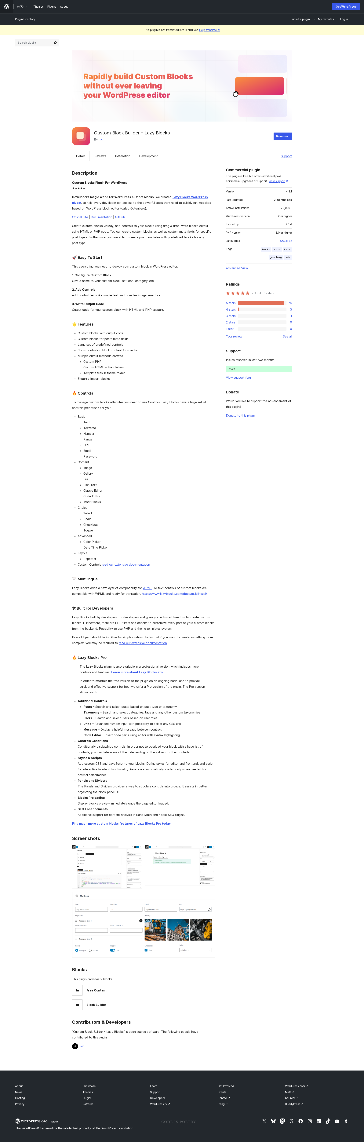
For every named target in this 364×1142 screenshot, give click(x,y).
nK (101, 139)
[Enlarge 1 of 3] (137, 850)
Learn (153, 1086)
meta (287, 257)
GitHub (120, 217)
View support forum (239, 377)
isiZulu (55, 1121)
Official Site (80, 217)
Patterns (88, 1104)
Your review (234, 336)
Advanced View (237, 268)
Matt (289, 1092)
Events (222, 1092)
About (19, 1086)
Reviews (100, 156)
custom (277, 249)
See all (287, 336)
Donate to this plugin (240, 415)
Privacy (19, 1104)
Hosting (20, 1098)
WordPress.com (296, 1086)
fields (287, 249)
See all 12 (286, 240)
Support (286, 156)
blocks (266, 249)
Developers (157, 1098)
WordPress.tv (160, 1104)
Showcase (89, 1086)
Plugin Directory (25, 19)
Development (148, 156)
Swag (223, 1104)
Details (81, 156)
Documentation (101, 217)
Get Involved (226, 1086)
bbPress (292, 1098)
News (18, 1092)
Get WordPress (346, 6)
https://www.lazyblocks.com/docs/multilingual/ (174, 594)
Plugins (87, 1098)
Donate (224, 1098)
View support (277, 181)
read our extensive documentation (126, 564)
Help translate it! (209, 29)
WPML (147, 588)
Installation (122, 156)
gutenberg (276, 257)
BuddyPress (294, 1104)
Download (282, 136)
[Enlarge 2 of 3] (210, 850)
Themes (88, 1092)
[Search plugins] (55, 42)
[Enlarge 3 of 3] (210, 897)
